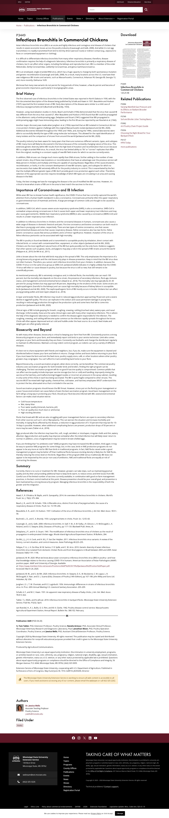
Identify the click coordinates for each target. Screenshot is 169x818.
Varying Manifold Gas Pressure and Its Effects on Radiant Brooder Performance (136, 110)
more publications (129, 146)
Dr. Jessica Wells (32, 705)
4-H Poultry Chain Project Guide (134, 126)
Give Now (147, 2)
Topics (30, 18)
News (78, 18)
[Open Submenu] (82, 18)
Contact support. (111, 786)
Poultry (19, 725)
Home (20, 18)
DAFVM (27, 2)
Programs (67, 764)
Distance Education (134, 2)
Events (70, 18)
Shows (66, 783)
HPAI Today (126, 142)
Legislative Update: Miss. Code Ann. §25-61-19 (127, 807)
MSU (19, 2)
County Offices (42, 18)
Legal (26, 807)
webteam (93, 680)
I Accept (120, 813)
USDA (85, 807)
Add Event (120, 2)
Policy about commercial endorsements (57, 807)
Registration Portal (125, 18)
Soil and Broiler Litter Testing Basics (136, 119)
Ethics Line (35, 807)
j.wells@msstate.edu (34, 714)
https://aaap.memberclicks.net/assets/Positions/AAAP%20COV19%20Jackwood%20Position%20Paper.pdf (64, 566)
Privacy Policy (96, 813)
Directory (90, 18)
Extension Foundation (98, 807)
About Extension (106, 18)
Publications (58, 18)
